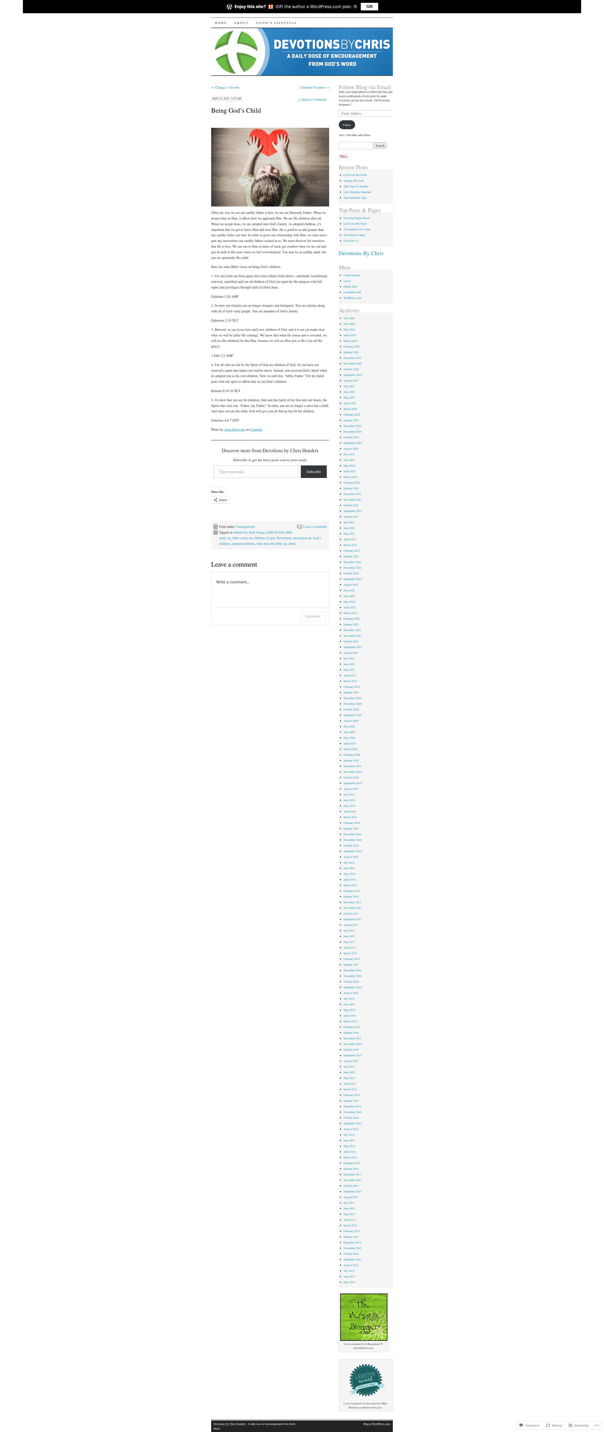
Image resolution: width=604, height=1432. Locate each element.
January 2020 (351, 760)
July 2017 (349, 930)
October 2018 (351, 845)
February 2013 (352, 1231)
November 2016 (353, 976)
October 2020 (351, 709)
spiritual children (243, 543)
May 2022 (349, 601)
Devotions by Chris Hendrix (229, 1424)
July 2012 (349, 1271)
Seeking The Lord (354, 180)
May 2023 (349, 533)
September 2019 (353, 783)
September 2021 (353, 647)
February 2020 (352, 755)
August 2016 (351, 993)
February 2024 (352, 482)
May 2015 (349, 1078)
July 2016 (349, 998)
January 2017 (351, 964)
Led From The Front (355, 175)
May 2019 (349, 806)
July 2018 (349, 862)
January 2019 (351, 828)
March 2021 (350, 681)
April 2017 (350, 947)
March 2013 (350, 1225)
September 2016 (353, 987)
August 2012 (351, 1265)
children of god (264, 538)
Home (221, 23)
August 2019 (351, 789)
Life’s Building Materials (357, 192)
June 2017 (349, 936)
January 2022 (351, 624)
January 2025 (351, 420)
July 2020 (349, 726)
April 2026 (350, 335)
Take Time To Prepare (356, 186)
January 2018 (351, 896)
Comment (312, 616)
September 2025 (353, 375)
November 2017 (353, 908)
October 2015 (351, 1049)
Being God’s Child (236, 110)
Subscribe (313, 471)
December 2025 (352, 358)
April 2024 (350, 471)
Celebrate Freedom (314, 87)
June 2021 (349, 664)
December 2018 (352, 834)
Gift (369, 6)
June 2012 (349, 1276)
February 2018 (352, 891)
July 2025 (349, 386)
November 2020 (353, 703)
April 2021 (350, 675)
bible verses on (242, 538)
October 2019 (351, 777)
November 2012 (353, 1248)
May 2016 (349, 1010)
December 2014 (352, 1106)
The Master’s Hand (354, 235)
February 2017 (352, 959)
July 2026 (349, 318)
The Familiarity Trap (355, 197)
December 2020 (352, 698)
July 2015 (349, 1066)
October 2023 (351, 505)
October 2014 (351, 1117)
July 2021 (349, 658)
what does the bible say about (276, 543)
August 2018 (351, 857)
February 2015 (352, 1095)
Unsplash (256, 429)
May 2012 (349, 1282)
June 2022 (349, 596)
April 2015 (350, 1083)
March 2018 (350, 885)
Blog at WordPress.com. (376, 1424)
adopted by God (244, 532)
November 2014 (353, 1112)
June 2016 (349, 1004)
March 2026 (350, 341)
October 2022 (351, 573)
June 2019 (349, 800)
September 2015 (353, 1055)
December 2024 (352, 426)
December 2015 (352, 1038)
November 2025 (353, 363)
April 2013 (350, 1219)
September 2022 (353, 579)
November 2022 (353, 567)
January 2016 (351, 1032)
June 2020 (349, 732)
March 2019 (350, 817)
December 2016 (352, 970)
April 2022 (350, 607)
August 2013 (351, 1197)
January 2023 (351, 556)
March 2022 (350, 613)
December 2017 (352, 902)
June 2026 (349, 324)
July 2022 (349, 590)
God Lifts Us (351, 240)
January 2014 (351, 1168)
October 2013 (351, 1185)
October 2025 (351, 369)
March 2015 (350, 1089)
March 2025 (350, 409)
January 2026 (351, 352)
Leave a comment (315, 526)
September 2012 (353, 1259)
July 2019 (349, 794)
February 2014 (352, 1163)
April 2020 (350, 743)
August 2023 (351, 516)
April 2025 (350, 403)
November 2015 (353, 1044)
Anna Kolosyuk (234, 429)
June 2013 (349, 1208)
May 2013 (349, 1214)
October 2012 (351, 1254)
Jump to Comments (312, 99)
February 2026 (352, 346)
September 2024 (353, 443)
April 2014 (350, 1151)
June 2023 (349, 528)
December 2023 (352, 494)
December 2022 (352, 562)
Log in (347, 281)
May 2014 (349, 1146)
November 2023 (353, 499)
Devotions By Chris (361, 253)
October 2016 (351, 981)
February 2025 (352, 414)
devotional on (302, 538)
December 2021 (352, 630)
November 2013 (353, 1180)
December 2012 (352, 1242)
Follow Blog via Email (365, 87)
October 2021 (351, 641)
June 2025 (349, 392)
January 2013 (351, 1236)
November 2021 (353, 635)
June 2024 (349, 460)
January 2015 (351, 1100)
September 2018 (353, 851)
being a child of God (270, 532)
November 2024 (353, 431)
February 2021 (352, 686)
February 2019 (352, 823)
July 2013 (349, 1202)
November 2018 (353, 840)
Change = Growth (225, 87)
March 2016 (350, 1021)
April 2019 (350, 811)
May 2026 (349, 329)
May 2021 (349, 669)
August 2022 (351, 584)
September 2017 (353, 919)
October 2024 (351, 437)
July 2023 (349, 522)
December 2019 (352, 766)
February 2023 (352, 550)
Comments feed (352, 292)
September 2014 (353, 1123)
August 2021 (351, 652)
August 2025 (351, 380)
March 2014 (350, 1157)
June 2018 (349, 868)
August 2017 (351, 925)
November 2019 (353, 772)
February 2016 (352, 1027)
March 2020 (350, 749)
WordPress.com (352, 298)
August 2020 (351, 720)
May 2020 (349, 738)
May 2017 (349, 942)
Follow (347, 125)
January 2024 (351, 488)
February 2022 (352, 618)
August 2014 (351, 1129)
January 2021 (351, 692)
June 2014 (349, 1140)
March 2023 (350, 545)
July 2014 (349, 1134)
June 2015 (349, 1072)
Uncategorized (245, 526)
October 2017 (351, 913)
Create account (352, 275)
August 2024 (351, 448)
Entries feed (350, 286)
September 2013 (353, 1191)
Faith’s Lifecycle (276, 23)
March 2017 (350, 953)
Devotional (284, 538)
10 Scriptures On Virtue (357, 229)
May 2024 (349, 465)
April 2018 (350, 879)
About (241, 23)
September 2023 (353, 511)
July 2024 (349, 454)
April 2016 (350, 1015)
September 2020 (353, 715)
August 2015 (351, 1061)
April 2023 (350, 539)
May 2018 (349, 874)
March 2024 (350, 477)
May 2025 (349, 397)
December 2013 (352, 1174)
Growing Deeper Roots (357, 218)
